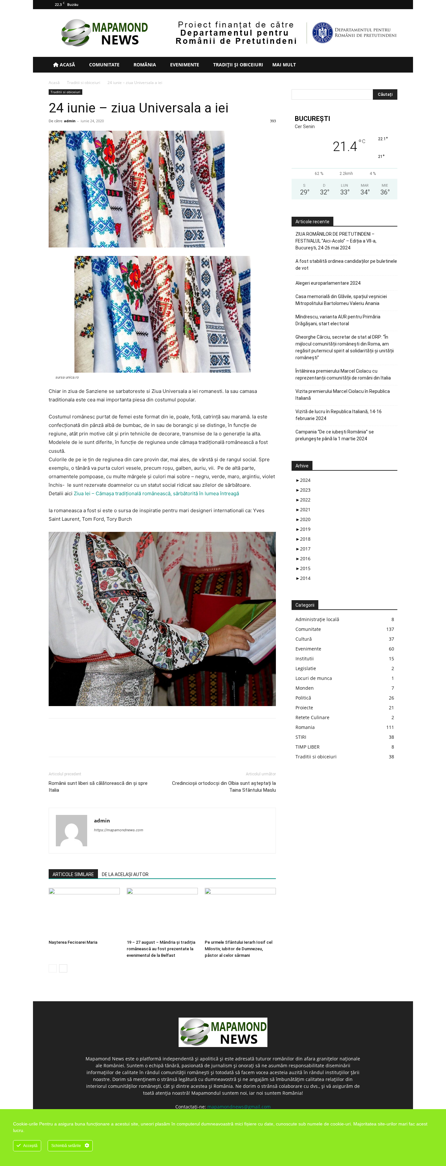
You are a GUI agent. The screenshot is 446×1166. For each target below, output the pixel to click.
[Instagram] (371, 4)
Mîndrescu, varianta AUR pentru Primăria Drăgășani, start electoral (337, 320)
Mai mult (284, 64)
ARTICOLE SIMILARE (73, 874)
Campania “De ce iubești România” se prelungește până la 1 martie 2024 (334, 435)
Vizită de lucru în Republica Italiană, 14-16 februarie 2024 (338, 415)
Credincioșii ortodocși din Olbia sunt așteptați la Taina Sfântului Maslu (224, 786)
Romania (305, 727)
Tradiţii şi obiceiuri (237, 64)
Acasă (66, 64)
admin (69, 120)
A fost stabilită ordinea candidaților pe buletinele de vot (346, 265)
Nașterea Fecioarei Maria (73, 942)
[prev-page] (53, 968)
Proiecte (304, 707)
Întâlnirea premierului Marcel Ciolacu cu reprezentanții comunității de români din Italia (343, 374)
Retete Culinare (312, 717)
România (144, 64)
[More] (115, 743)
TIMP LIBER (307, 747)
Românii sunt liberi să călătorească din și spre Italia (98, 786)
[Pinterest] (85, 743)
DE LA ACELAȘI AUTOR (125, 874)
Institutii (304, 658)
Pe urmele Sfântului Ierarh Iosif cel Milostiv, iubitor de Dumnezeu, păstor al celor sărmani (238, 949)
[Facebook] (360, 4)
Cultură (303, 639)
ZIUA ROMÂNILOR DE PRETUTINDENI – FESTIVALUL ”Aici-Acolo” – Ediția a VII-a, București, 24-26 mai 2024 (335, 240)
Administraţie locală (317, 619)
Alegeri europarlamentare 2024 (327, 283)
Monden (304, 688)
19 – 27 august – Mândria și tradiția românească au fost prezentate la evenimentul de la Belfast (161, 949)
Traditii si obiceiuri (83, 82)
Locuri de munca (313, 678)
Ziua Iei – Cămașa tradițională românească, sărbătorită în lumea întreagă (156, 493)
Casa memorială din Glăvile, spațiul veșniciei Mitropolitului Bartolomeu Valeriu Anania (341, 300)
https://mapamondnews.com (118, 830)
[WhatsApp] (100, 743)
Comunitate (103, 64)
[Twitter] (382, 4)
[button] (389, 65)
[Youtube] (392, 4)
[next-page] (63, 968)
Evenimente (184, 64)
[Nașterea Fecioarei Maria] (84, 912)
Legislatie (305, 668)
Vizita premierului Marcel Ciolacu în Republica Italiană (342, 395)
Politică (303, 698)
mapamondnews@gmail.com (239, 1107)
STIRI (300, 737)
